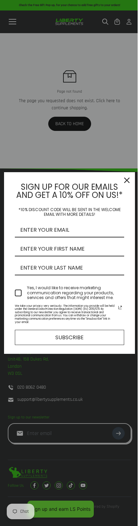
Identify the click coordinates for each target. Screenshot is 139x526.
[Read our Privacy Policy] (120, 307)
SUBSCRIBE (69, 337)
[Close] (127, 180)
